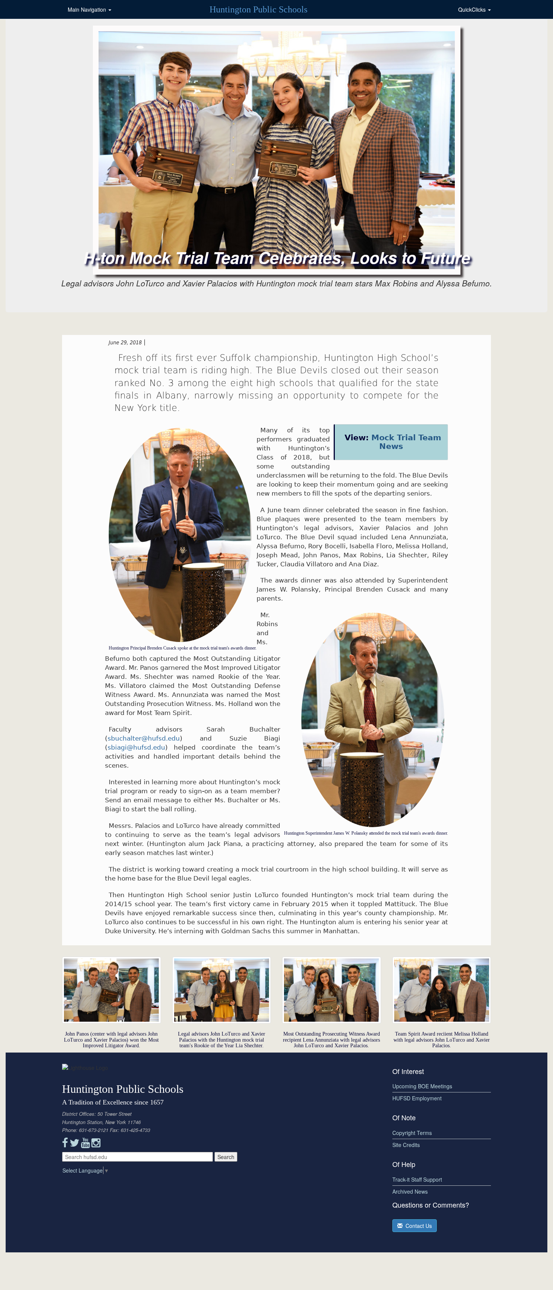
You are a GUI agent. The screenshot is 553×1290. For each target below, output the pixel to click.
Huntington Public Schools (258, 9)
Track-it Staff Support (417, 1179)
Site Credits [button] (406, 1145)
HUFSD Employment (417, 1098)
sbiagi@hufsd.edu (136, 747)
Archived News (410, 1191)
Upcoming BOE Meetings (422, 1086)
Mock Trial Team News (406, 442)
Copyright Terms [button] (412, 1132)
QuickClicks (472, 9)
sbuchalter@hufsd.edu (144, 738)
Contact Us (417, 1225)
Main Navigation (88, 9)
